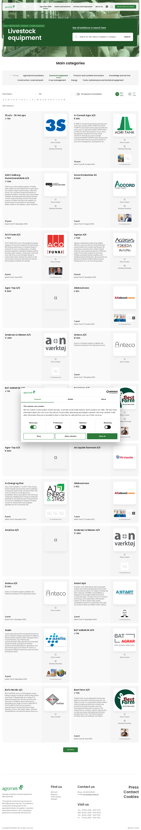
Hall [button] (40, 94)
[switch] (58, 427)
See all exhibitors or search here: (89, 27)
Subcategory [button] (7, 94)
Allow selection (70, 436)
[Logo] (13, 6)
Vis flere (70, 750)
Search (127, 37)
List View (134, 94)
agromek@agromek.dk (91, 794)
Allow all (102, 436)
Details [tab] (70, 399)
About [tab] (103, 399)
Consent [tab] (37, 399)
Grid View (121, 94)
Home (5, 26)
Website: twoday (133, 828)
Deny (39, 436)
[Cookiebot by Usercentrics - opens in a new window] (108, 392)
